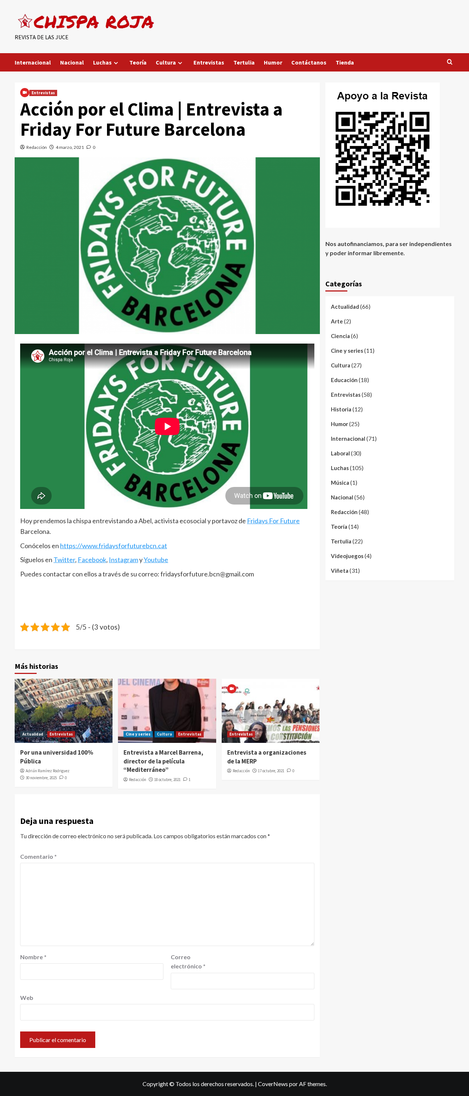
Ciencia (340, 336)
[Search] (449, 62)
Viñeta (339, 570)
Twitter (64, 560)
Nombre (33, 956)
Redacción (36, 147)
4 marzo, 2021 (70, 147)
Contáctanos (308, 62)
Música (340, 482)
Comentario (38, 856)
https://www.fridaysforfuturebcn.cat (113, 546)
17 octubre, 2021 (271, 770)
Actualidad (32, 734)
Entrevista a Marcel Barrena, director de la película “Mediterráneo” (163, 761)
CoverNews (273, 1083)
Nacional (72, 62)
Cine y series (138, 734)
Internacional (33, 62)
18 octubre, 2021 (167, 779)
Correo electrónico (188, 961)
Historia (341, 409)
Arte (337, 321)
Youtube (156, 560)
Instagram (123, 560)
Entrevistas (208, 62)
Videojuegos (347, 556)
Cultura (166, 62)
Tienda (345, 62)
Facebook (92, 560)
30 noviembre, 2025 (41, 777)
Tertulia (244, 62)
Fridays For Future (273, 521)
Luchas (102, 62)
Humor (273, 62)
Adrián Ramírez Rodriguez (48, 770)
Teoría (138, 62)
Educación (344, 380)
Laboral (340, 453)
